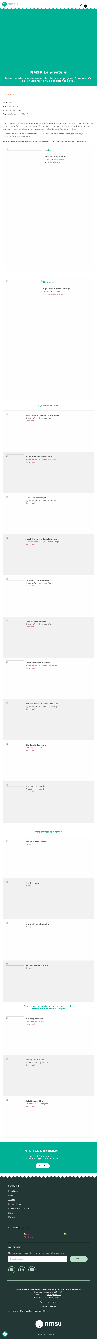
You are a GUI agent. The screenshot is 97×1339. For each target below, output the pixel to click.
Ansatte (11, 1200)
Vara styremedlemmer (12, 110)
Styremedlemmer (10, 106)
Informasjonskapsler (48, 1306)
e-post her (60, 162)
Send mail (30, 421)
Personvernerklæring (49, 1302)
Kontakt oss (13, 1191)
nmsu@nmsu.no (73, 134)
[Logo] (28, 1235)
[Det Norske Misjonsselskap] (48, 1324)
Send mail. (30, 462)
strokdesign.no (53, 1334)
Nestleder (7, 103)
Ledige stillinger (14, 1204)
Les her (42, 1166)
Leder (5, 99)
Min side (11, 1217)
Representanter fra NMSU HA (15, 114)
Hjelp (10, 1213)
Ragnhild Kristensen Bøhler (36, 1311)
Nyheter (11, 1195)
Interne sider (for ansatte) (18, 1208)
